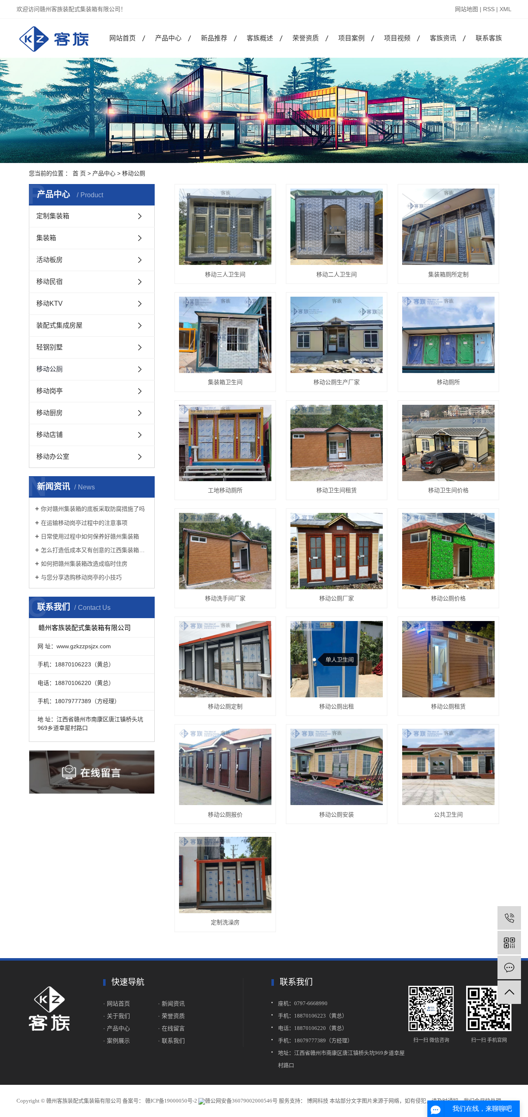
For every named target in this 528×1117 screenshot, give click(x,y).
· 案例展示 (116, 1040)
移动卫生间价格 (448, 490)
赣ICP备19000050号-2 (171, 1101)
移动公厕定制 (225, 706)
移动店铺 (49, 434)
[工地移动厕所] (225, 443)
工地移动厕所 (225, 490)
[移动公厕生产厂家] (336, 335)
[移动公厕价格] (448, 551)
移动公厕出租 (336, 706)
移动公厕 (133, 173)
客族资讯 (443, 38)
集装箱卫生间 (225, 382)
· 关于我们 (117, 1016)
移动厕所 (448, 382)
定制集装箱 (52, 216)
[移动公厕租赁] (448, 659)
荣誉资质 (305, 38)
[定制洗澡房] (225, 875)
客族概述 (260, 38)
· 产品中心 (116, 1028)
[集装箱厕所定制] (448, 227)
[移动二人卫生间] (336, 227)
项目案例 (351, 38)
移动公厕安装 (336, 814)
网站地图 (466, 9)
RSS (489, 9)
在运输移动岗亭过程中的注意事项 (84, 523)
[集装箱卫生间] (225, 335)
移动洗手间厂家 (225, 598)
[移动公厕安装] (336, 767)
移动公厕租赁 (448, 706)
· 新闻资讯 (171, 1003)
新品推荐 (214, 38)
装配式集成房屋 (59, 325)
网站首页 (122, 38)
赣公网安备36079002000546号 (241, 1101)
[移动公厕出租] (336, 659)
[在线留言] (509, 967)
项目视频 (397, 38)
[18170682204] (509, 918)
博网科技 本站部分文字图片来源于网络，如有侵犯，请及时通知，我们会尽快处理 (403, 1101)
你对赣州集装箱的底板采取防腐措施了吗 (93, 508)
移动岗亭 (49, 390)
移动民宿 (49, 281)
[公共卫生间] (448, 767)
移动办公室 (52, 456)
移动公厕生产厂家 (337, 382)
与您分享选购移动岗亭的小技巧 (81, 577)
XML (506, 9)
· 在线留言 (171, 1028)
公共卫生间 (448, 814)
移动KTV (49, 303)
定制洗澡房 (225, 922)
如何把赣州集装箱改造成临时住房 (84, 563)
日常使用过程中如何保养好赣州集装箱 (90, 536)
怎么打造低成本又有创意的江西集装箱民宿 (94, 550)
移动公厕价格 (448, 598)
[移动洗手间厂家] (225, 551)
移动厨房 (49, 412)
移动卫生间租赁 (336, 490)
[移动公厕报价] (225, 767)
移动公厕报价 (225, 814)
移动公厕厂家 (336, 598)
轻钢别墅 (49, 347)
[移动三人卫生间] (225, 227)
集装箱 (46, 237)
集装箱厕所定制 (448, 274)
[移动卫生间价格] (448, 443)
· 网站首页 (116, 1003)
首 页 (79, 173)
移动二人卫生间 (336, 274)
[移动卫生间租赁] (336, 443)
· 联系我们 (171, 1040)
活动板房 (49, 259)
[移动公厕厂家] (336, 551)
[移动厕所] (448, 335)
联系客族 (489, 38)
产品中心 (168, 38)
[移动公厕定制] (225, 659)
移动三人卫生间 (225, 274)
